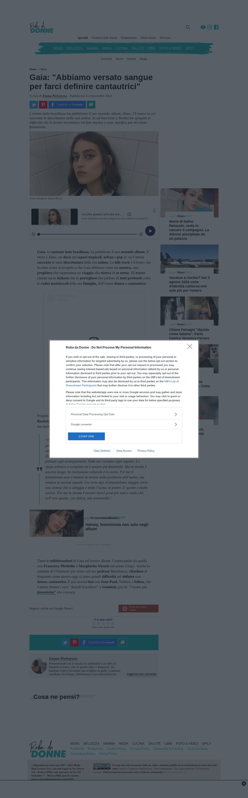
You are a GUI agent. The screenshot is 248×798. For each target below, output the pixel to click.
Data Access (124, 450)
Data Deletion (102, 450)
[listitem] (124, 414)
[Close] (191, 347)
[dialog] (124, 399)
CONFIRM (86, 436)
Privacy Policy (146, 450)
